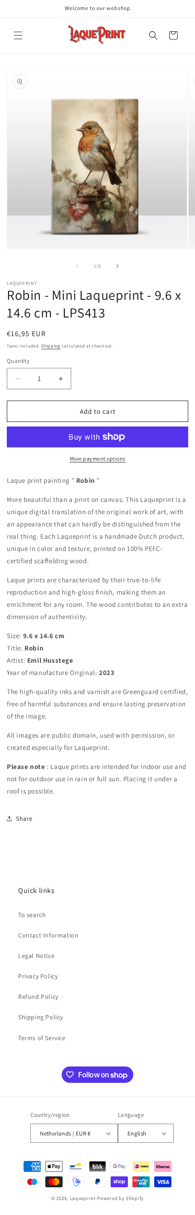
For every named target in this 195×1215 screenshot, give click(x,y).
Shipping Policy (40, 1017)
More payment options (98, 458)
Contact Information (48, 935)
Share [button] (24, 818)
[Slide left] (78, 266)
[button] (18, 35)
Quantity (18, 361)
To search (32, 915)
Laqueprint (83, 1198)
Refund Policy (38, 996)
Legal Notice (36, 956)
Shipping (50, 346)
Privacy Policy (38, 976)
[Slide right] (117, 266)
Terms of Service (42, 1038)
